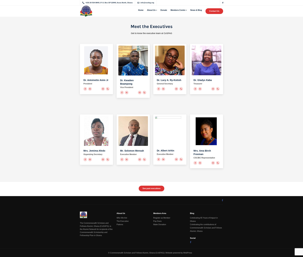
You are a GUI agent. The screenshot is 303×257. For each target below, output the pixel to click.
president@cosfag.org (103, 89)
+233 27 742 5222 (218, 163)
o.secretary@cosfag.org (103, 159)
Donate (163, 10)
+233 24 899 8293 (107, 89)
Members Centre (178, 10)
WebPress (187, 253)
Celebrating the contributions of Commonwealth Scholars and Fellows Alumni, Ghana (206, 227)
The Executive (123, 221)
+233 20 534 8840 (181, 89)
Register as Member (161, 218)
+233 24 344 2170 (218, 89)
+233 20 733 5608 (107, 159)
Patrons (120, 224)
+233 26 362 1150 (144, 159)
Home (140, 10)
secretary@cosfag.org (176, 89)
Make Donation (159, 224)
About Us (151, 10)
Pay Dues (157, 221)
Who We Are (122, 218)
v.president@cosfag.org (139, 92)
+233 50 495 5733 (144, 92)
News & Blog (196, 10)
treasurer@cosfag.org (213, 89)
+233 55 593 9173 (181, 159)
